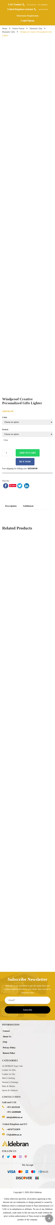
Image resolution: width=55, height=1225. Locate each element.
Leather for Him (9, 1070)
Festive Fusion (18, 28)
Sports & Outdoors (10, 1090)
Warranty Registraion (27, 15)
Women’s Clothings (10, 1082)
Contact (6, 1031)
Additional (28, 506)
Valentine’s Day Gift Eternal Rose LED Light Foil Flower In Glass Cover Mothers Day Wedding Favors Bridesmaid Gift (27, 547)
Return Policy (9, 1053)
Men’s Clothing (8, 1078)
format (5, 429)
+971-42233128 (31, 5)
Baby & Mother (8, 1086)
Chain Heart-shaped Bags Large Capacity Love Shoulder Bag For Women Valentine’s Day (27, 623)
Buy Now (25, 461)
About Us (7, 1036)
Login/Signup (27, 20)
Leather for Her (8, 1074)
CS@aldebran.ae (14, 1135)
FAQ (5, 1042)
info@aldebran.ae (14, 1117)
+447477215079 (43, 9)
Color (4, 417)
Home (4, 28)
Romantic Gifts (8, 32)
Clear (6, 440)
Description (11, 506)
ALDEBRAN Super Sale (12, 1066)
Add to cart (27, 453)
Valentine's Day (35, 28)
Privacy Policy (9, 1048)
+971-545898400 (42, 5)
